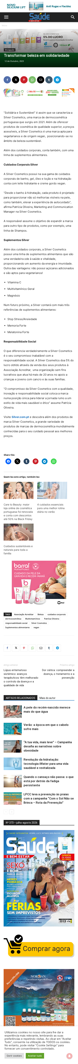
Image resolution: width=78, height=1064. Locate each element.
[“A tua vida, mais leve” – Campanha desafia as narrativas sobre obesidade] (13, 746)
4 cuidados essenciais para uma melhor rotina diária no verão (51, 508)
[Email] (40, 79)
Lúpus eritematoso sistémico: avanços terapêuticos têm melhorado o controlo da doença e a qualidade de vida (21, 678)
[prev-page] (6, 812)
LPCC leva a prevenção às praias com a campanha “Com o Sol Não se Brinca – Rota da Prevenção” (49, 798)
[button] (6, 17)
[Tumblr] (49, 79)
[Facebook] (7, 79)
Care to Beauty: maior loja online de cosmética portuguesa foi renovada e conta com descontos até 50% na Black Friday (18, 512)
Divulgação (9, 49)
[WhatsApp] (32, 79)
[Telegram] (57, 79)
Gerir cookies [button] (14, 1055)
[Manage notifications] (69, 1056)
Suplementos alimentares (17, 627)
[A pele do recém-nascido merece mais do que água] (13, 711)
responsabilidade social (16, 623)
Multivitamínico (32, 618)
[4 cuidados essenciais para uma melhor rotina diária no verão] (52, 490)
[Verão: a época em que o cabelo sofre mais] (13, 729)
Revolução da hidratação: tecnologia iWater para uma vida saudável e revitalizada (46, 764)
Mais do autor (48, 698)
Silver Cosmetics (39, 623)
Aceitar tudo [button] (35, 1055)
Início (4, 25)
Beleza (41, 614)
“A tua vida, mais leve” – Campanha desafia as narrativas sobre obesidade (48, 746)
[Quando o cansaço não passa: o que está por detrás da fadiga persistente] (13, 781)
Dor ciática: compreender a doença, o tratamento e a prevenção (58, 674)
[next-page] (11, 812)
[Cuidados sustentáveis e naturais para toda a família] (19, 532)
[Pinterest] (24, 79)
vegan (36, 627)
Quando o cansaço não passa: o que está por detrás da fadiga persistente (49, 781)
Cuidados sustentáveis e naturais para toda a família (18, 550)
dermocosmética (13, 618)
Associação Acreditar (24, 614)
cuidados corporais (57, 614)
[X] (15, 79)
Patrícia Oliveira (51, 618)
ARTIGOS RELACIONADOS (20, 698)
